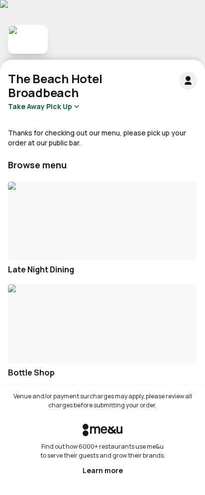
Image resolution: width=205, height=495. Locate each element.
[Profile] (188, 81)
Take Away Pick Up (40, 106)
